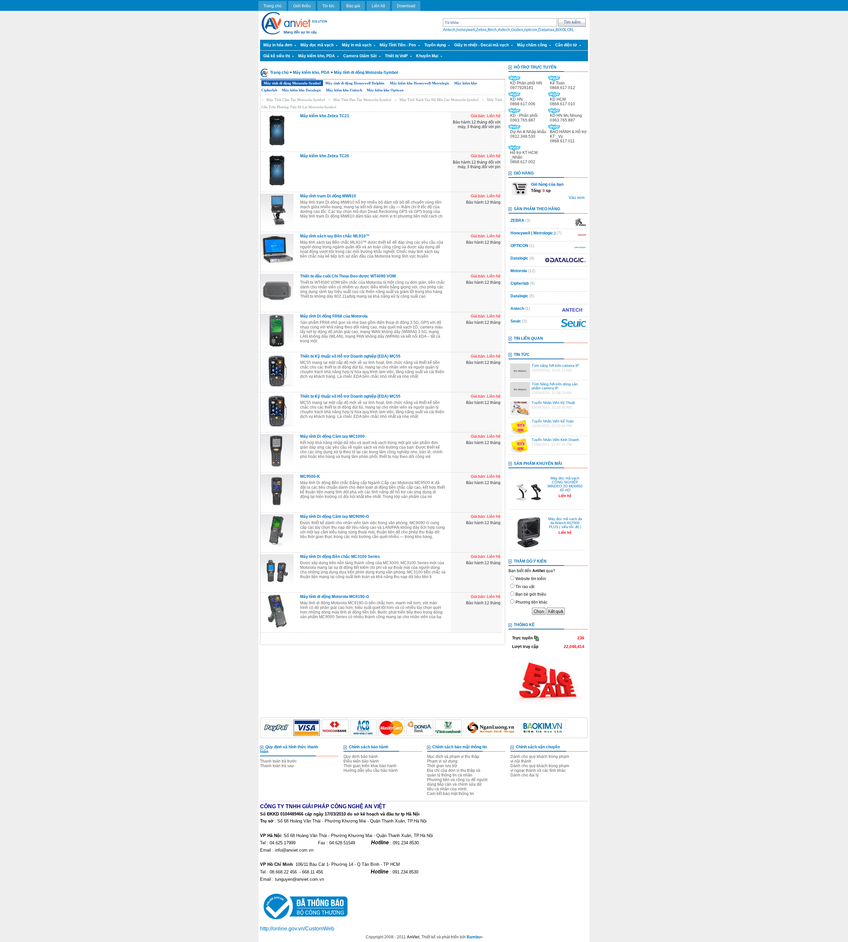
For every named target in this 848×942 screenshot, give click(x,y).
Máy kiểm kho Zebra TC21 (324, 116)
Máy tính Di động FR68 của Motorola (334, 316)
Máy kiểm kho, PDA (316, 56)
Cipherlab (519, 283)
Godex (517, 29)
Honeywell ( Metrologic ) (533, 233)
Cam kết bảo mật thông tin (450, 793)
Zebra (481, 29)
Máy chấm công (532, 45)
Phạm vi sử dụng (442, 761)
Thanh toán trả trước (278, 761)
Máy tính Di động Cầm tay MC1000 (332, 436)
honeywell (465, 29)
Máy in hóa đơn (277, 45)
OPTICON (519, 245)
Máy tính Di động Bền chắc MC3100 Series (340, 556)
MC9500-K (310, 476)
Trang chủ (272, 6)
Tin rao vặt (524, 586)
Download (406, 6)
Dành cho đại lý (524, 775)
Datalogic (519, 258)
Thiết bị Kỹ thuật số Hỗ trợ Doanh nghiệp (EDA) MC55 (350, 356)
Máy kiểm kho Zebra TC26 (324, 156)
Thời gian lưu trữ (442, 766)
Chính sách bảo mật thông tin (459, 747)
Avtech (504, 29)
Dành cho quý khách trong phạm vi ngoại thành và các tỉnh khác (539, 768)
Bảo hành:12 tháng (483, 202)
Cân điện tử (566, 45)
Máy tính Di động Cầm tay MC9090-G (334, 516)
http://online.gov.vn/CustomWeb (297, 928)
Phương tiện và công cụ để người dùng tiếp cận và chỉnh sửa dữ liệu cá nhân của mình (457, 784)
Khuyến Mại (427, 56)
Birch (492, 29)
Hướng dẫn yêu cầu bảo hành (371, 770)
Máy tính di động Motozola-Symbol (366, 72)
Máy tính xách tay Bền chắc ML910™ (335, 236)
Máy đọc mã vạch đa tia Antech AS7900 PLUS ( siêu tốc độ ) (565, 523)
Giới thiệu (302, 6)
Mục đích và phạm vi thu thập (453, 756)
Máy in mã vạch (356, 45)
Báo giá (353, 6)
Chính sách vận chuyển (538, 747)
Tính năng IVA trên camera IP (555, 366)
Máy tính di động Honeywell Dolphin (355, 83)
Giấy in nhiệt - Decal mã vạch (481, 45)
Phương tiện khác (531, 602)
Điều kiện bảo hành (361, 761)
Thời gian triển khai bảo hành (370, 766)
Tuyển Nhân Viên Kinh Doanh (555, 440)
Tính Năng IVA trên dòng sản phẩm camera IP (555, 386)
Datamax (546, 29)
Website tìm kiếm (530, 578)
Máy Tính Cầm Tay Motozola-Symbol (295, 100)
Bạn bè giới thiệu (530, 594)
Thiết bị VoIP (396, 56)
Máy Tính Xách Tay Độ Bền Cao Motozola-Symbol (439, 100)
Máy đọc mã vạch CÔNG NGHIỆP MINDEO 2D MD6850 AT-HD (565, 484)
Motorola (518, 271)
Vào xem (577, 197)
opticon (530, 29)
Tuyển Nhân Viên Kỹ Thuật (553, 403)
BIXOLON (564, 29)
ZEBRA (517, 220)
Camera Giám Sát (360, 56)
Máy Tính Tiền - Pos (398, 45)
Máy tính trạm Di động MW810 (328, 196)
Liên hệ (378, 6)
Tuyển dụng (435, 45)
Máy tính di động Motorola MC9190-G (334, 596)
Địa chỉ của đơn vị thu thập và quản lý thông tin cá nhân (453, 772)
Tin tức (328, 6)
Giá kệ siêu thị (276, 56)
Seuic (516, 321)
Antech (449, 29)
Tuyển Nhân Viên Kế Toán (553, 421)
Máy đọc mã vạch (317, 45)
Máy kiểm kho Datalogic (301, 90)
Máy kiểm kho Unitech (344, 90)
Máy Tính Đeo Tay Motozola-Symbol (362, 100)
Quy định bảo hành (361, 756)
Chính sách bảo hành (368, 747)
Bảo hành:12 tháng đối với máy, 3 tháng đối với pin (477, 124)
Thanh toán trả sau (277, 766)
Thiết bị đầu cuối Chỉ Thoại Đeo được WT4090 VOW (348, 276)
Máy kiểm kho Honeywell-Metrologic (420, 83)
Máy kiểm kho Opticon (385, 90)
